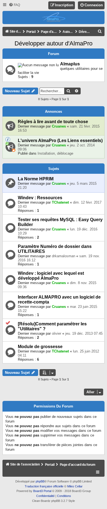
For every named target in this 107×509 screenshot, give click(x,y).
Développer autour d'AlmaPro (53, 43)
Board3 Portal (42, 491)
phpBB (40, 481)
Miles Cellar (75, 486)
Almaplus (70, 64)
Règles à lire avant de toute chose (53, 121)
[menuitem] (14, 5)
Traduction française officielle (44, 486)
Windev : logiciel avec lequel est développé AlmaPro (51, 275)
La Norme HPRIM (36, 179)
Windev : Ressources (40, 197)
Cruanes (59, 126)
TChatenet (60, 202)
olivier (56, 333)
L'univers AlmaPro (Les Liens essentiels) (60, 140)
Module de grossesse (40, 346)
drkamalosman (63, 256)
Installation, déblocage (55, 153)
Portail (31, 32)
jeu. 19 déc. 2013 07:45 (84, 333)
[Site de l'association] (53, 17)
